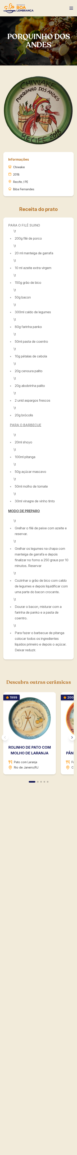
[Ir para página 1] (32, 782)
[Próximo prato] (72, 737)
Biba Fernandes (23, 189)
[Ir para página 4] (44, 782)
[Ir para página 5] (47, 782)
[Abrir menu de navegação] (71, 8)
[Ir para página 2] (38, 782)
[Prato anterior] (5, 737)
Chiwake (19, 167)
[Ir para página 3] (41, 782)
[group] (38, 735)
